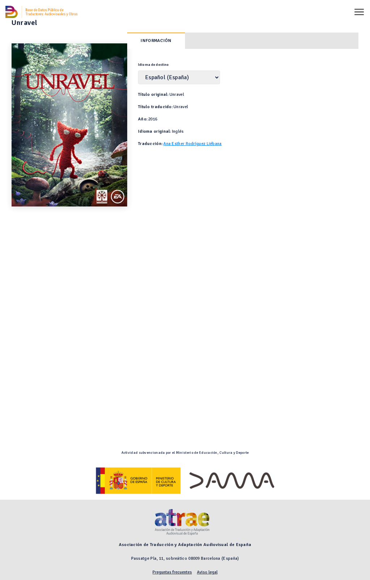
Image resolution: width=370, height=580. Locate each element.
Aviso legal (207, 572)
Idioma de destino (153, 65)
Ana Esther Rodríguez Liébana (192, 143)
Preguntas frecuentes (172, 572)
